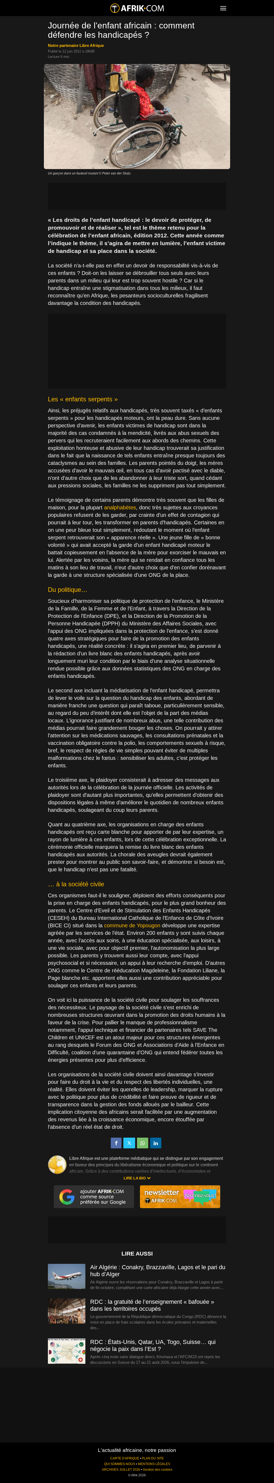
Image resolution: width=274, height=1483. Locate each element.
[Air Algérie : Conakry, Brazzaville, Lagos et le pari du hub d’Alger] (66, 1277)
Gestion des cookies (157, 1469)
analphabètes (120, 507)
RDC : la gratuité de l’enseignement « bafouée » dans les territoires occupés (152, 1305)
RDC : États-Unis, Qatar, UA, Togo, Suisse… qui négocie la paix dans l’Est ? (153, 1345)
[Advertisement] (137, 196)
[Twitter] (129, 1143)
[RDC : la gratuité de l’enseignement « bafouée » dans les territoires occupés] (66, 1311)
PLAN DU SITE (153, 1458)
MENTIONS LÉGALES (154, 1464)
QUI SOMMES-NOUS (119, 1464)
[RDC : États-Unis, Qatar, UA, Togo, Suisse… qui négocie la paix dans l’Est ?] (66, 1351)
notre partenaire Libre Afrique (76, 45)
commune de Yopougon (132, 925)
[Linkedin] (155, 1143)
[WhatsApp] (142, 1143)
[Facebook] (116, 1143)
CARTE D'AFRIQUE (124, 1458)
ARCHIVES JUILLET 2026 (121, 1469)
